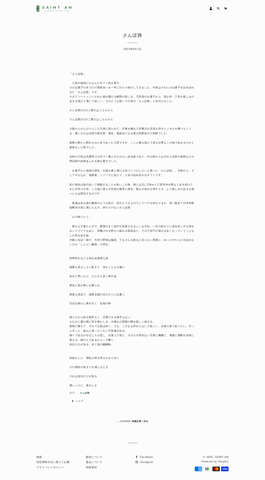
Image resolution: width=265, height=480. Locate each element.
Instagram (146, 462)
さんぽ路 (85, 393)
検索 (39, 457)
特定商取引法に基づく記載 (53, 462)
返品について (94, 462)
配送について (94, 457)
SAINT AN (222, 457)
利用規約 (91, 467)
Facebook (146, 457)
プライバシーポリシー (50, 467)
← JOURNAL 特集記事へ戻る (132, 421)
